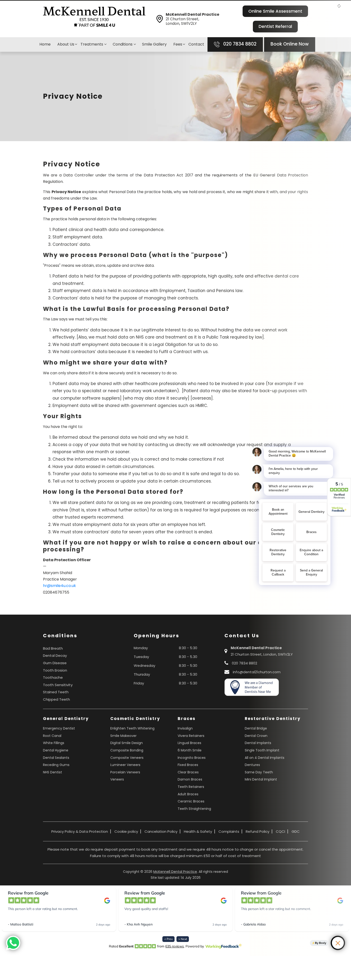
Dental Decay (55, 655)
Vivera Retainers (191, 735)
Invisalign (185, 728)
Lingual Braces (189, 742)
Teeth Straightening (194, 808)
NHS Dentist (52, 772)
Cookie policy (126, 831)
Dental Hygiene (55, 750)
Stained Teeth (56, 691)
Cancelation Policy (160, 831)
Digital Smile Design (126, 742)
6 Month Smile (190, 750)
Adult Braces (188, 794)
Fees (177, 44)
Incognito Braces (192, 757)
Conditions (123, 44)
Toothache (53, 677)
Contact (196, 44)
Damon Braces (190, 779)
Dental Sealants (56, 757)
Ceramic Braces (191, 801)
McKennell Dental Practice (175, 871)
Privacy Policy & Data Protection (79, 831)
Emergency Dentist (59, 728)
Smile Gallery (154, 44)
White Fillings (53, 742)
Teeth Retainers (191, 786)
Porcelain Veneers (125, 772)
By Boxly (320, 943)
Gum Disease (55, 662)
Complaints (228, 831)
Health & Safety (198, 831)
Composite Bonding (126, 750)
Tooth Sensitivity (58, 684)
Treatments (92, 44)
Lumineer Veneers (125, 764)
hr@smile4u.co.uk (59, 585)
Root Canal (52, 735)
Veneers (117, 779)
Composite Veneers (127, 757)
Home (45, 44)
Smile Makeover (123, 735)
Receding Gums (56, 764)
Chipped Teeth (56, 699)
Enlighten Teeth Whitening (132, 728)
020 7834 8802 (239, 44)
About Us (65, 44)
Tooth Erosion (55, 670)
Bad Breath (53, 648)
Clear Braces (188, 772)
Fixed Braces (188, 764)
